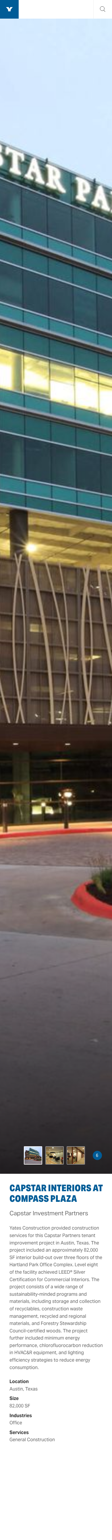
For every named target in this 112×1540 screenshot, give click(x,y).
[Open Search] (102, 9)
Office (15, 1423)
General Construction (32, 1440)
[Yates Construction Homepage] (9, 9)
